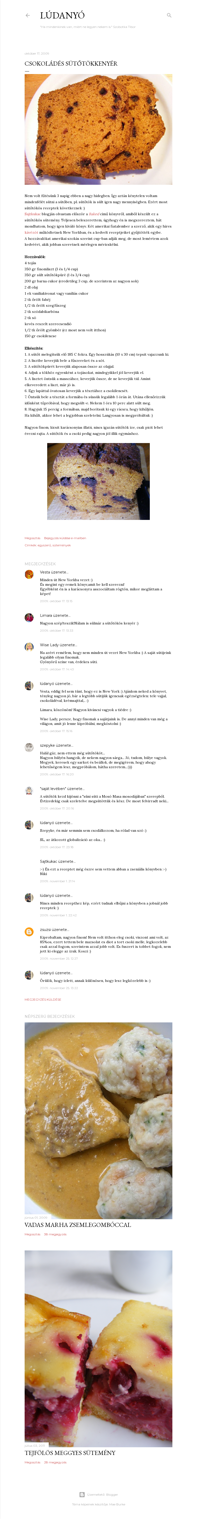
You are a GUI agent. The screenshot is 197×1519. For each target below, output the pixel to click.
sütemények (62, 545)
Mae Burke (117, 1504)
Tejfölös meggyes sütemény (70, 1453)
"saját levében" (53, 788)
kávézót (31, 232)
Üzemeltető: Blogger (102, 1494)
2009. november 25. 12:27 (59, 958)
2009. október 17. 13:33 (56, 630)
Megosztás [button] (32, 538)
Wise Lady (49, 645)
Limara (46, 615)
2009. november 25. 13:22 (59, 988)
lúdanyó (62, 15)
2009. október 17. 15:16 (56, 731)
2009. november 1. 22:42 (58, 915)
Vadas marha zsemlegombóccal (78, 1225)
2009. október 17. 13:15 (56, 601)
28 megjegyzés (55, 1462)
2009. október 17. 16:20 (57, 774)
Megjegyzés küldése (43, 999)
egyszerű (44, 545)
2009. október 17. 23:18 (57, 847)
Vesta (45, 572)
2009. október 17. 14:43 (57, 669)
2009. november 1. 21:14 (57, 881)
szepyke (47, 745)
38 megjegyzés (55, 1234)
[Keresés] (169, 14)
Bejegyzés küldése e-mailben (65, 538)
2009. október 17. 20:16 (57, 808)
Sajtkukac (33, 214)
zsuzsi (45, 929)
